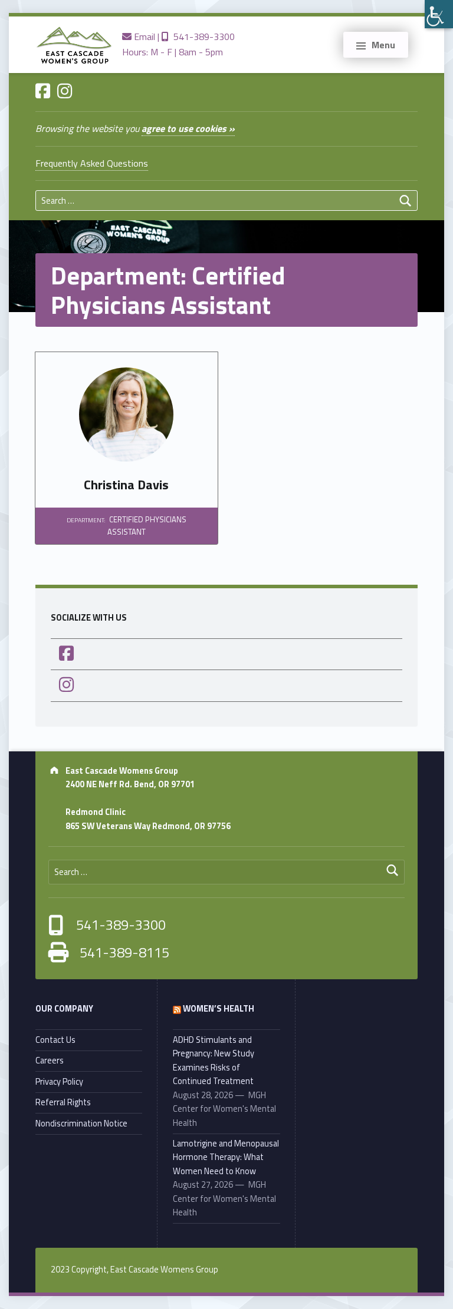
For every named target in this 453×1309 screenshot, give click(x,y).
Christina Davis (126, 485)
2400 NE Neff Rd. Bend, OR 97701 (130, 784)
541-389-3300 (201, 36)
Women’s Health (218, 1008)
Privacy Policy (59, 1081)
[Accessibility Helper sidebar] (439, 14)
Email (143, 36)
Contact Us (55, 1039)
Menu (383, 45)
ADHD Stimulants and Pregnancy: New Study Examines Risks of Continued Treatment (213, 1060)
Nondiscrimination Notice (81, 1123)
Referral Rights (63, 1102)
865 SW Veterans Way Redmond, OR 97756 (148, 826)
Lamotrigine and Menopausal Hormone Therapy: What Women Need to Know (226, 1157)
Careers (49, 1060)
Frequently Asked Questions (91, 163)
